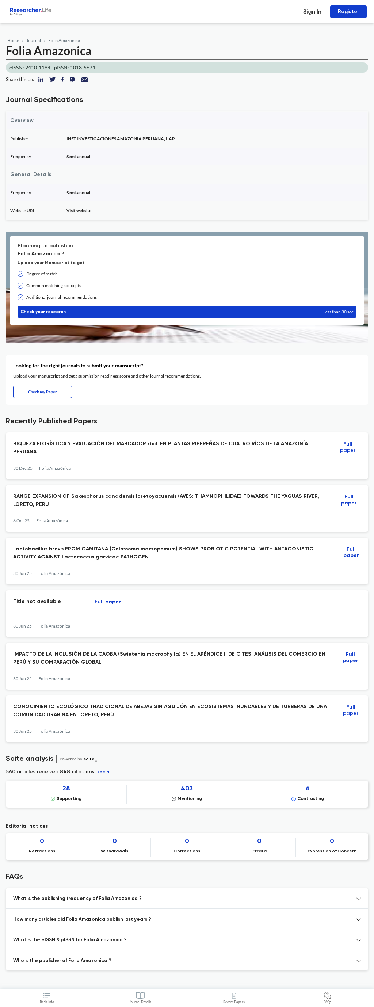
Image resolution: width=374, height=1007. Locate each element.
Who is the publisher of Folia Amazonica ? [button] (62, 960)
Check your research (187, 311)
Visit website (78, 210)
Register (348, 11)
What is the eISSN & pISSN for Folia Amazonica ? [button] (70, 940)
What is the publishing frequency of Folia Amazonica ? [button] (77, 898)
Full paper (348, 447)
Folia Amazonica (64, 40)
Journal (33, 40)
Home (13, 40)
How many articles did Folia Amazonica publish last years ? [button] (82, 919)
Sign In (312, 11)
